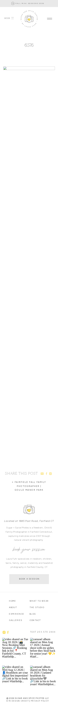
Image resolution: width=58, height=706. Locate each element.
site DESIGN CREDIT (17, 701)
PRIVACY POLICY (40, 701)
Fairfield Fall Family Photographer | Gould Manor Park (30, 486)
